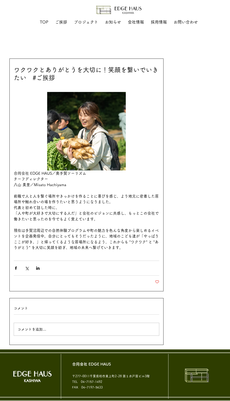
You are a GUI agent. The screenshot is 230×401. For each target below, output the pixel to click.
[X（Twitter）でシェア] (27, 268)
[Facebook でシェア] (16, 268)
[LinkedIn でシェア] (38, 268)
